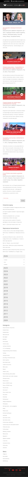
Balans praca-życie (6, 334)
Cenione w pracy (6, 343)
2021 (6, 281)
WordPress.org (5, 460)
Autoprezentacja (6, 330)
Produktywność (5, 399)
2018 (6, 291)
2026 (6, 256)
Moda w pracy (5, 366)
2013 (6, 307)
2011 (6, 313)
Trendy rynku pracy (6, 426)
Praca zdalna (14, 180)
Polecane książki (6, 380)
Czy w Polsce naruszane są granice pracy (12, 173)
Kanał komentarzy (6, 458)
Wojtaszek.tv (5, 436)
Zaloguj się (5, 454)
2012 (6, 310)
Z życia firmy (5, 440)
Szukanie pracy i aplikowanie (8, 422)
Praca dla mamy (5, 387)
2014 (6, 304)
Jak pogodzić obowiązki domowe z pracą (12, 28)
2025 (6, 268)
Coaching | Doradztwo (7, 346)
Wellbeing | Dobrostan (7, 431)
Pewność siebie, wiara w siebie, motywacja (10, 376)
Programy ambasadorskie (7, 401)
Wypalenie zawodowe (6, 438)
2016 (6, 297)
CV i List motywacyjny (6, 348)
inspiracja (4, 353)
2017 (6, 294)
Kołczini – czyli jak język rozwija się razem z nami (11, 224)
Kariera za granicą (20, 32)
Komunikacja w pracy (6, 362)
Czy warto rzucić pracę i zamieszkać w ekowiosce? (13, 138)
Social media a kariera (6, 417)
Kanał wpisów (5, 456)
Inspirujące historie (11, 32)
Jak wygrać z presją (19, 251)
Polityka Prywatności (7, 468)
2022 (6, 277)
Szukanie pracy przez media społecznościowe (11, 424)
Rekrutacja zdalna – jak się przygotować (10, 406)
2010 (6, 317)
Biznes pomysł (5, 341)
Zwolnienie (5, 447)
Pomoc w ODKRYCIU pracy (7, 383)
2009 (6, 320)
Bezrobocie (4, 339)
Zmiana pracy (5, 445)
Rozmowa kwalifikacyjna (7, 413)
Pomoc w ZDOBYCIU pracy (7, 385)
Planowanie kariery (12, 34)
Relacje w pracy (5, 410)
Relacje (8, 36)
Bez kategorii (5, 336)
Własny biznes (5, 433)
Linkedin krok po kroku (7, 364)
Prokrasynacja (5, 403)
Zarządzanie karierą (15, 36)
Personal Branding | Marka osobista (9, 373)
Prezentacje (5, 396)
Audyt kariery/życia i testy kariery (8, 327)
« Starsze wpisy (5, 198)
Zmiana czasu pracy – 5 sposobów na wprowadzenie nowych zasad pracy (13, 67)
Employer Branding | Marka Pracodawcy (10, 350)
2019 (6, 287)
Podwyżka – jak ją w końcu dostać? (13, 243)
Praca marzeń (11, 71)
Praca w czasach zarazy (7, 392)
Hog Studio (23, 468)
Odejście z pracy (6, 371)
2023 (6, 274)
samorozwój (5, 415)
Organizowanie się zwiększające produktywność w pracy (12, 103)
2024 (6, 271)
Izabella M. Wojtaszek (16, 30)
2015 (6, 300)
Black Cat (4, 243)
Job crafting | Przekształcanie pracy (9, 357)
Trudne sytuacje (5, 429)
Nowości (5, 34)
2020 (6, 284)
